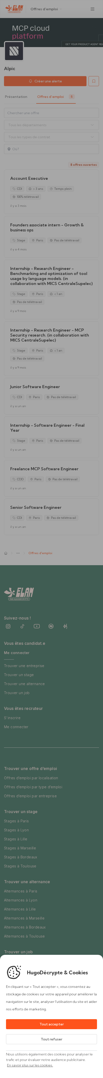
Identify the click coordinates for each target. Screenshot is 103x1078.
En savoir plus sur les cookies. (30, 1065)
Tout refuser (51, 1039)
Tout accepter (52, 1024)
